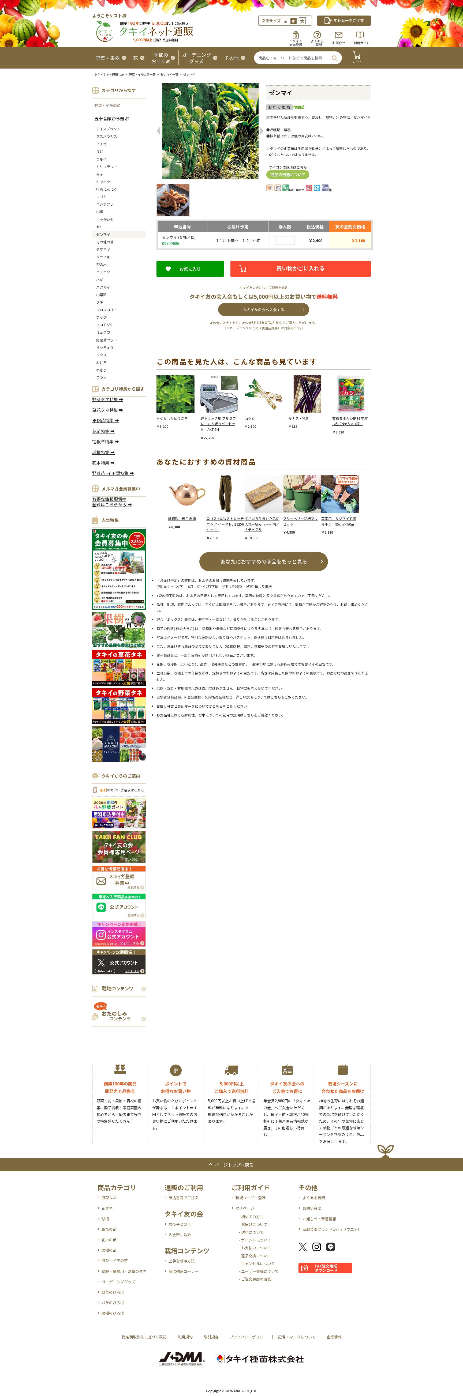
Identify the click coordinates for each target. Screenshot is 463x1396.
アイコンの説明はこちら (288, 167)
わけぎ (101, 362)
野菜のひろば (113, 1292)
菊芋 (99, 174)
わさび (101, 369)
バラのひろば (113, 1302)
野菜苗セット (106, 339)
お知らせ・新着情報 (319, 1218)
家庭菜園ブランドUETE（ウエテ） (332, 1229)
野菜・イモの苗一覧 (142, 74)
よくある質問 (314, 1197)
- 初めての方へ (251, 1216)
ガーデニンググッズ (118, 1281)
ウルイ (101, 159)
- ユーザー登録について (259, 1271)
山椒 (99, 211)
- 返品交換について (255, 1255)
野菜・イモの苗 (107, 105)
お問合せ (338, 42)
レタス (101, 354)
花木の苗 (109, 1239)
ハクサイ (103, 287)
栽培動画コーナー (184, 1271)
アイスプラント (108, 128)
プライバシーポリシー (248, 1337)
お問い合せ (312, 1208)
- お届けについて (253, 1224)
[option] (178, 402)
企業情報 (334, 1337)
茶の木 (101, 264)
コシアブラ (105, 204)
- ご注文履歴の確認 (255, 1279)
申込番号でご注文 (184, 1197)
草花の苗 (109, 1229)
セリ (99, 226)
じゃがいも (105, 219)
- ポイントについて (255, 1240)
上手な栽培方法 (182, 1260)
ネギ (99, 279)
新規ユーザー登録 (251, 1197)
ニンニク (103, 271)
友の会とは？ (180, 1224)
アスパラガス (106, 136)
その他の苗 (105, 241)
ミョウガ (103, 332)
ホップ (101, 317)
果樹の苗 (109, 1250)
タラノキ (103, 256)
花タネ (107, 1208)
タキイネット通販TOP (109, 74)
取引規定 (211, 1337)
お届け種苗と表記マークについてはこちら (189, 706)
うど (99, 151)
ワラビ (101, 377)
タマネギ (103, 249)
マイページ (245, 1208)
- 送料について (251, 1232)
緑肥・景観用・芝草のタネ (124, 1271)
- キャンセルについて (257, 1263)
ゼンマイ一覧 (169, 74)
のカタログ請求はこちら (122, 790)
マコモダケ (105, 324)
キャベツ (103, 181)
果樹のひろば (113, 1313)
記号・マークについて (297, 1337)
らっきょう (105, 347)
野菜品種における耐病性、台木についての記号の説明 (198, 715)
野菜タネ (109, 1197)
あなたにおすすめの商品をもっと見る (264, 561)
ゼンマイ (103, 234)
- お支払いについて (255, 1247)
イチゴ (101, 143)
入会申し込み (180, 1234)
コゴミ (101, 196)
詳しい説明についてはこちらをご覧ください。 (272, 697)
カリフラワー (106, 166)
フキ (99, 302)
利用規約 (185, 1337)
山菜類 (101, 294)
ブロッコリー (106, 309)
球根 (105, 1218)
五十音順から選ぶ (111, 118)
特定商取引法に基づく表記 (144, 1337)
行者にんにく (106, 189)
